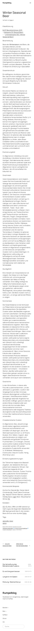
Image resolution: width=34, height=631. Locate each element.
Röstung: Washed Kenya (11, 582)
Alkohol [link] (5, 137)
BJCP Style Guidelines (21, 528)
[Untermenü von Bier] (5, 611)
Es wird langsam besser (11, 571)
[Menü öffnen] (30, 3)
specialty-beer (8, 521)
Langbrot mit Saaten (10, 577)
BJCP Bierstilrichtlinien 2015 (12, 30)
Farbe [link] (24, 513)
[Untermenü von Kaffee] (7, 614)
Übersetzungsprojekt (8, 528)
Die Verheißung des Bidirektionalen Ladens (11, 565)
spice (5, 523)
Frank (11, 20)
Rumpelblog (7, 3)
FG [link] (6, 507)
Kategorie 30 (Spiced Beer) (13, 32)
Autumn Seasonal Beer (7, 545)
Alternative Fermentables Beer (22, 545)
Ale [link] (18, 490)
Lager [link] (15, 497)
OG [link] (4, 507)
